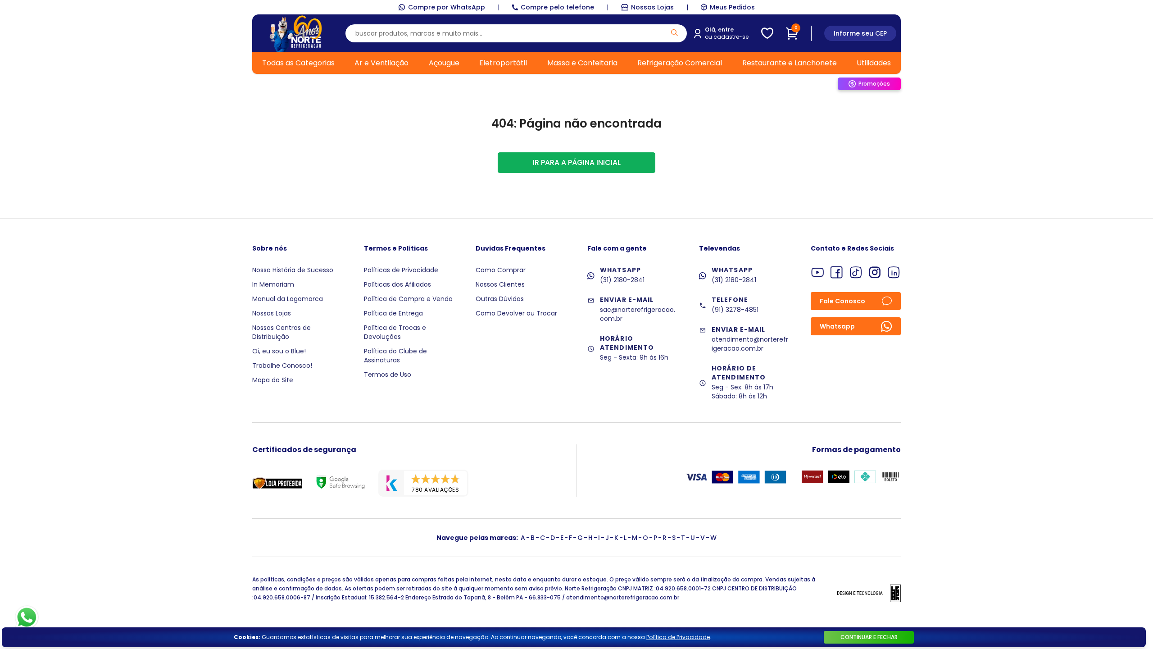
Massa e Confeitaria (582, 63)
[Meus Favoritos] (767, 33)
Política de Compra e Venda (408, 298)
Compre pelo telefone (557, 7)
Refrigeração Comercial (679, 63)
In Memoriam (273, 284)
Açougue (444, 63)
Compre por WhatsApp (446, 7)
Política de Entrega (393, 313)
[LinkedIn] (894, 272)
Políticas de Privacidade (401, 269)
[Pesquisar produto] (674, 32)
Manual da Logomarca (287, 298)
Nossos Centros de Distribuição (281, 332)
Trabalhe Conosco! (282, 365)
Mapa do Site (272, 379)
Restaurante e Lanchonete (789, 63)
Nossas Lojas (652, 7)
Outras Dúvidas (500, 298)
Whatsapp (837, 326)
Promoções (874, 83)
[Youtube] (818, 272)
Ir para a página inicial (577, 162)
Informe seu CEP (860, 33)
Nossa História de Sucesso (292, 269)
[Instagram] (875, 272)
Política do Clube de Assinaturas (395, 356)
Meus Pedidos (732, 7)
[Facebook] (837, 272)
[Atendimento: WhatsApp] (27, 617)
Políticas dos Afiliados (397, 284)
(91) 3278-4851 (735, 309)
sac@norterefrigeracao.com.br (637, 314)
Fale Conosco (842, 301)
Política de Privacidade (678, 637)
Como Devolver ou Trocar (516, 313)
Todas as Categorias (298, 63)
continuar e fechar (869, 637)
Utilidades (874, 63)
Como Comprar (501, 269)
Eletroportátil (503, 63)
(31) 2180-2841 (622, 279)
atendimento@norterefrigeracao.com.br (750, 344)
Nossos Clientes (500, 284)
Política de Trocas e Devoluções (395, 332)
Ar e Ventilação (381, 63)
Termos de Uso (387, 374)
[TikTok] (856, 272)
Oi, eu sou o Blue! (279, 351)
